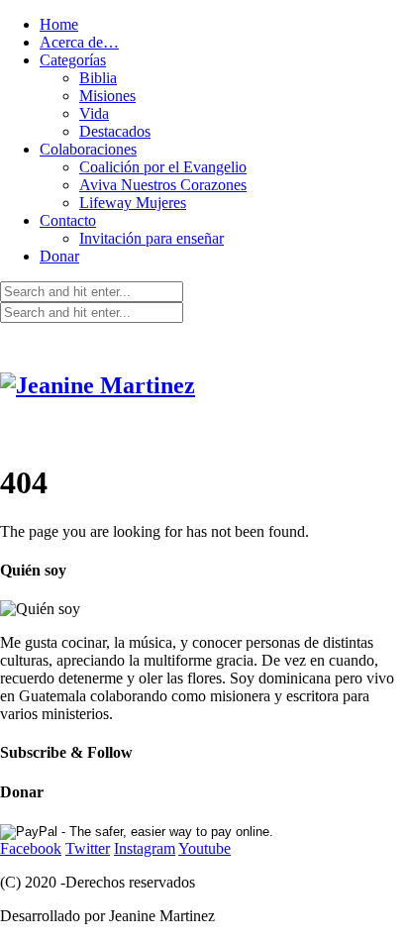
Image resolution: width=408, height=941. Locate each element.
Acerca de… (79, 42)
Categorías (73, 60)
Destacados (115, 131)
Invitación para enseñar (151, 238)
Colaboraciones (88, 149)
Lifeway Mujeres (132, 202)
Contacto (68, 220)
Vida (94, 113)
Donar (59, 256)
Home (59, 24)
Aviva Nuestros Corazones (163, 184)
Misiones (107, 95)
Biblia (98, 77)
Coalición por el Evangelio (163, 166)
